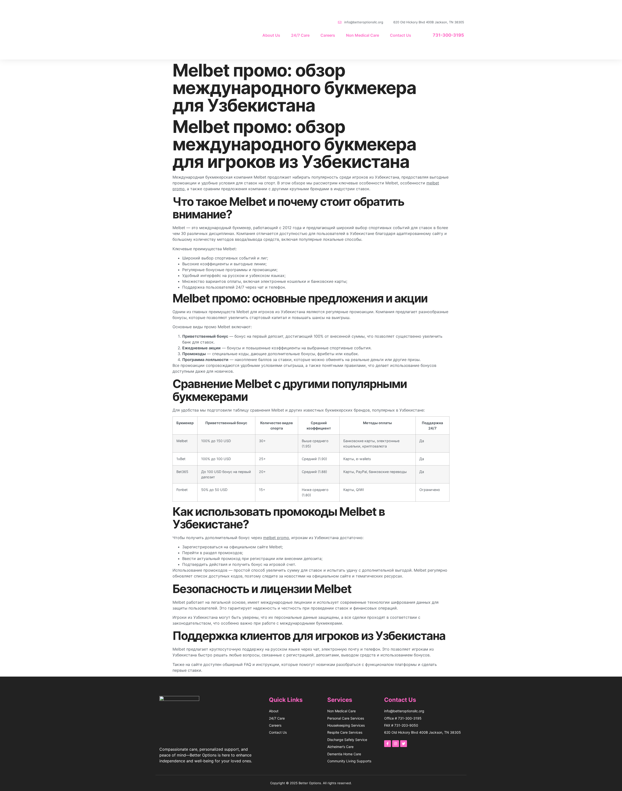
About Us (271, 35)
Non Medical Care (362, 35)
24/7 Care (300, 35)
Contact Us (400, 35)
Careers (327, 35)
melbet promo (276, 537)
